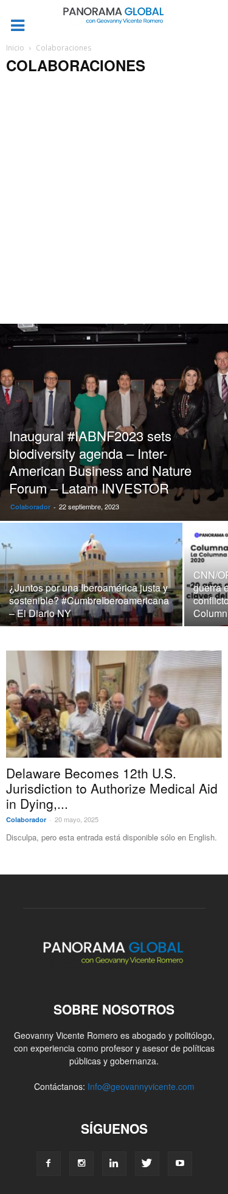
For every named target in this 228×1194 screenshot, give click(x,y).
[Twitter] (147, 1163)
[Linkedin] (114, 1163)
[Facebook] (48, 1163)
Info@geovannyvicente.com (141, 1086)
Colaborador (30, 506)
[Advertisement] (114, 203)
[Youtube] (180, 1163)
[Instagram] (81, 1163)
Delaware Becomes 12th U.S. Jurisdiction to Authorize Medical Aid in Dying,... (112, 788)
